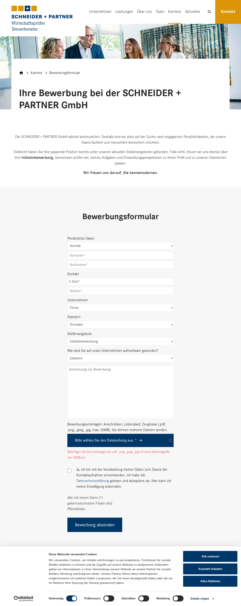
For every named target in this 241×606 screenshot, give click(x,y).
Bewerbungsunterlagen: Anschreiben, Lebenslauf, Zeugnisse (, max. (117, 427)
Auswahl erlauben (210, 568)
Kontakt (228, 11)
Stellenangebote (79, 334)
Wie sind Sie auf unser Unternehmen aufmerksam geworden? (112, 350)
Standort (73, 317)
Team (160, 11)
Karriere (174, 11)
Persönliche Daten (81, 238)
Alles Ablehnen (210, 581)
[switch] (108, 598)
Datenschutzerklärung (92, 481)
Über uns (144, 11)
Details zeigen (200, 598)
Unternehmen (100, 11)
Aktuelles (192, 11)
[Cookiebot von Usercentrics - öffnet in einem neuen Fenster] (23, 598)
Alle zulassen (210, 556)
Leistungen (124, 11)
